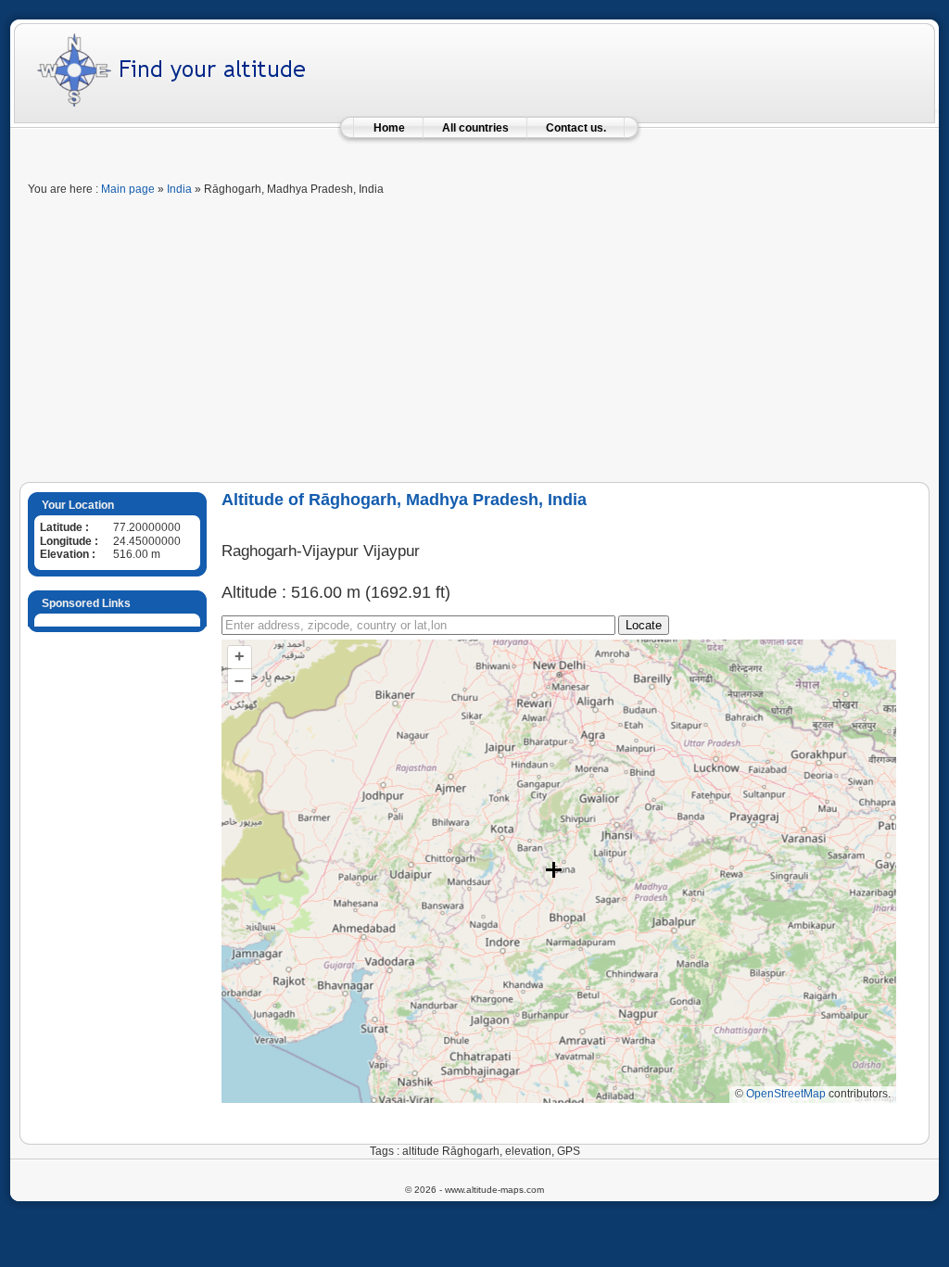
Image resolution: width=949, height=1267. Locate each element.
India (179, 189)
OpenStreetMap (786, 1093)
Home (389, 127)
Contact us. (576, 127)
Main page (128, 189)
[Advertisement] (474, 343)
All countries (475, 127)
